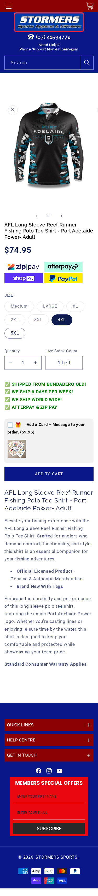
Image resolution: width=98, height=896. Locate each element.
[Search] (86, 62)
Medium (22, 307)
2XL (18, 321)
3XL (41, 321)
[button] (9, 6)
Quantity (12, 351)
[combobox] (49, 62)
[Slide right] (61, 216)
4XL (62, 319)
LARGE (53, 307)
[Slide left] (36, 216)
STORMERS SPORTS (56, 857)
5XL (15, 333)
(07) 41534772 (53, 37)
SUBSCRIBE (49, 828)
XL (78, 307)
